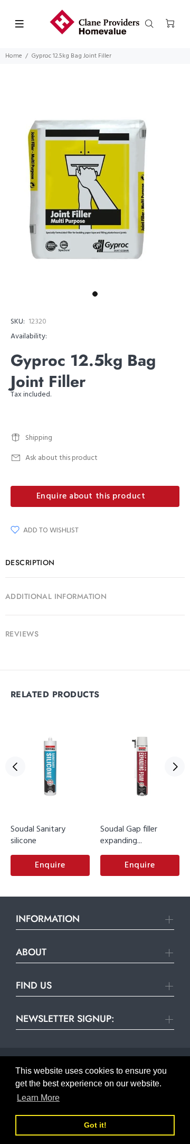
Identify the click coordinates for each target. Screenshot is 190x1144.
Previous (15, 766)
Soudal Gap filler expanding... (128, 835)
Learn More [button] (38, 1097)
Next (175, 766)
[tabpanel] (95, 191)
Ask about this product (61, 458)
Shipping (38, 438)
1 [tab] (95, 294)
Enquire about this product (91, 496)
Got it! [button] (95, 1125)
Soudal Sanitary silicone (38, 835)
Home (13, 56)
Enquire (50, 865)
